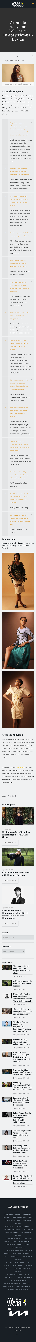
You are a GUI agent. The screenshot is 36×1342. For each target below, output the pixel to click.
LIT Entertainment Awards (21, 1253)
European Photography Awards (18, 1274)
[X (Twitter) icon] (19, 1334)
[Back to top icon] (32, 1338)
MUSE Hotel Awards (19, 1217)
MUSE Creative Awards (12, 1214)
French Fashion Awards (19, 1280)
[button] (18, 142)
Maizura (9, 60)
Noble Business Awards (12, 1283)
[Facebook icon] (17, 1334)
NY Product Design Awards (15, 1262)
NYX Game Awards (22, 1226)
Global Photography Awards (18, 1289)
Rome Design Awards (23, 1286)
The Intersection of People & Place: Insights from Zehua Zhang (16, 834)
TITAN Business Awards (11, 1229)
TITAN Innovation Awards (21, 1241)
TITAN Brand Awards (13, 1238)
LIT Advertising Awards (14, 1250)
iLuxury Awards (9, 1277)
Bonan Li (20, 767)
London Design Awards (14, 1244)
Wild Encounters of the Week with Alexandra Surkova (16, 873)
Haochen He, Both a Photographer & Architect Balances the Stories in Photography (15, 914)
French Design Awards (11, 1256)
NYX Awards (9, 1226)
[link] (18, 76)
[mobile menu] (33, 4)
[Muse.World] (18, 4)
